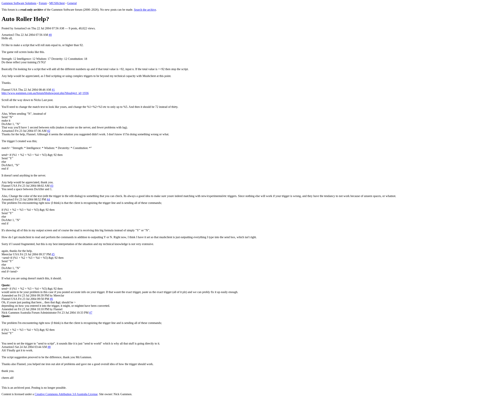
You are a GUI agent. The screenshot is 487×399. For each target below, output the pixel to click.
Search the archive (145, 9)
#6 (51, 298)
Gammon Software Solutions (19, 3)
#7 (90, 312)
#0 (50, 34)
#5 (53, 254)
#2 (48, 130)
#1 (53, 89)
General (72, 3)
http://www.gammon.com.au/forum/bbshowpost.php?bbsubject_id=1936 (45, 93)
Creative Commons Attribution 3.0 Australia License (66, 394)
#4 (48, 199)
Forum (43, 3)
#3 (51, 185)
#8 (49, 347)
